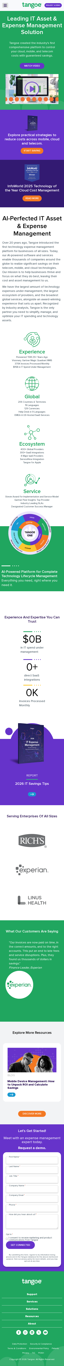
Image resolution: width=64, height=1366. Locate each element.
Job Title (13, 1176)
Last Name (14, 1166)
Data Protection (19, 1344)
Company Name (17, 1186)
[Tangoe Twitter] (39, 1332)
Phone (12, 1205)
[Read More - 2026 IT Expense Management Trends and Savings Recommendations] (32, 794)
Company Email (17, 1195)
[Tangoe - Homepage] (32, 5)
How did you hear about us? (23, 1214)
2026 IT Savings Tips (32, 784)
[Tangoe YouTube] (45, 1332)
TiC (33, 1353)
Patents (55, 1348)
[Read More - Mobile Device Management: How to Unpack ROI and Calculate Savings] (11, 1095)
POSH (41, 1353)
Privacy (25, 1353)
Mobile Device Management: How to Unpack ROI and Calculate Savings (30, 1084)
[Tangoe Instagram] (25, 1332)
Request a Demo (53, 5)
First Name (14, 1157)
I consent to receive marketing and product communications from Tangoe (30, 1239)
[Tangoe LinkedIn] (32, 1332)
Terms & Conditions (16, 1348)
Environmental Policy (39, 1348)
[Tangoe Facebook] (19, 1332)
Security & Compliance (41, 1344)
